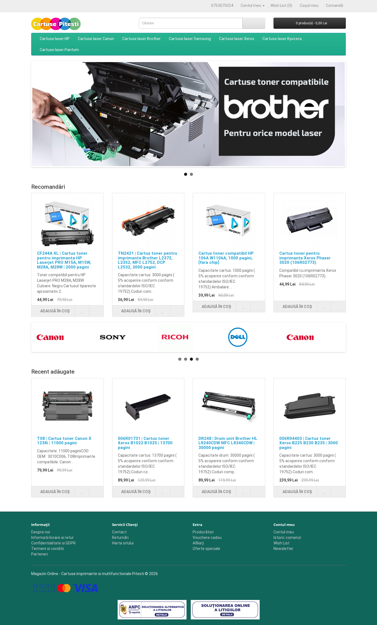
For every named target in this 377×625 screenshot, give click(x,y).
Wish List (282, 543)
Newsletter (283, 548)
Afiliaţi (198, 543)
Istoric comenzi (287, 537)
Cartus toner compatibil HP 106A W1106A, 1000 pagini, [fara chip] (226, 258)
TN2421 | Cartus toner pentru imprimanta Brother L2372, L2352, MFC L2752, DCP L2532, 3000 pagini (147, 260)
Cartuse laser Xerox (236, 38)
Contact (119, 532)
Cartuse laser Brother (141, 38)
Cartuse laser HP (55, 38)
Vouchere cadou (207, 537)
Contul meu (284, 532)
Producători (203, 532)
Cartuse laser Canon (96, 38)
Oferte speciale (206, 548)
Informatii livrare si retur (52, 537)
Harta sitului (123, 543)
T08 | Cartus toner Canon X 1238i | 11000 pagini (64, 441)
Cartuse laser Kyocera (282, 38)
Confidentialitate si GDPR (53, 543)
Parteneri (39, 554)
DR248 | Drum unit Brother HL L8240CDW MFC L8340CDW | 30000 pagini (227, 443)
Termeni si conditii (47, 548)
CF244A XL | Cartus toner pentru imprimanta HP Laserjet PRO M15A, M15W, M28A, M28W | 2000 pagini (64, 260)
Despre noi (40, 532)
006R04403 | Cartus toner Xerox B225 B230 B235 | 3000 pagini (308, 443)
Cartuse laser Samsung (190, 38)
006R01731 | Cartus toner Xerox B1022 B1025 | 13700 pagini (145, 443)
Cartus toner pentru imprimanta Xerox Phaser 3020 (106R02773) (305, 258)
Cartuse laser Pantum (59, 49)
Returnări (120, 537)
